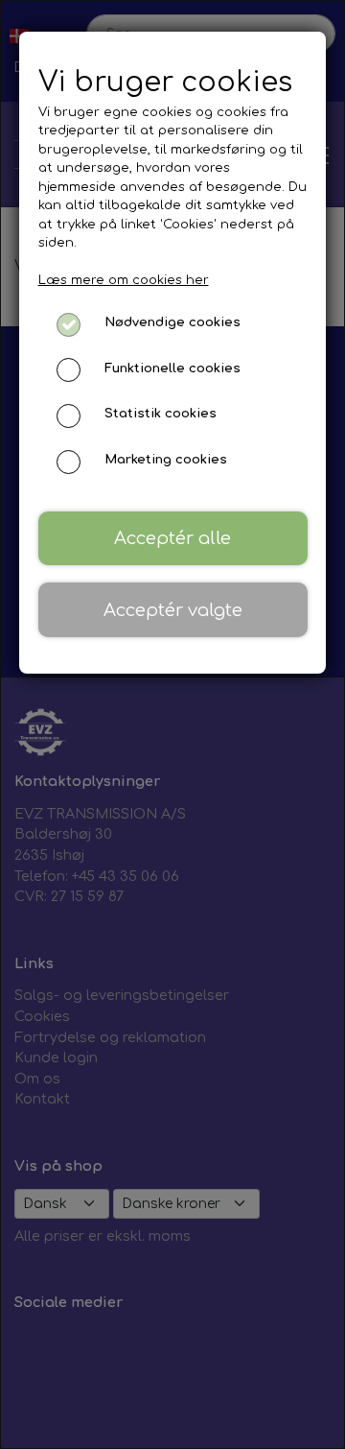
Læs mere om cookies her (123, 280)
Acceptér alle (172, 538)
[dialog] (172, 724)
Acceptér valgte (173, 610)
